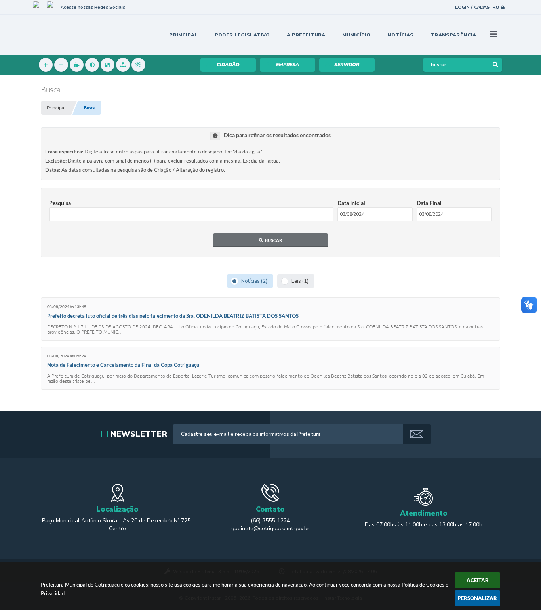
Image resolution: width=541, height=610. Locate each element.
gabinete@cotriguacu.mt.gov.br (270, 528)
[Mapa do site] (123, 65)
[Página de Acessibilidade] (138, 65)
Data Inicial (351, 202)
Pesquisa (60, 202)
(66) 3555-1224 (270, 520)
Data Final (429, 202)
